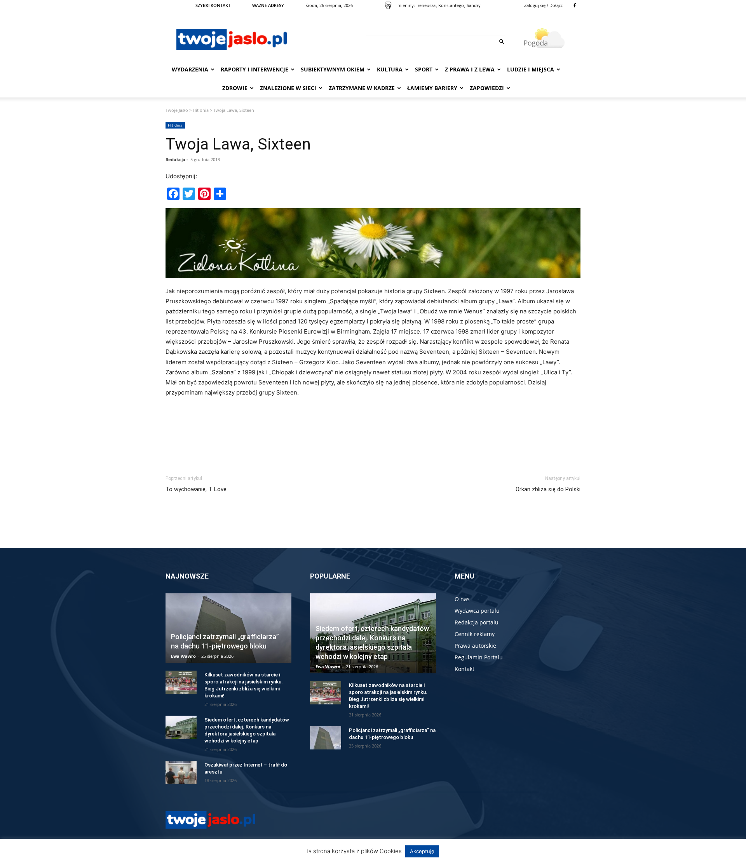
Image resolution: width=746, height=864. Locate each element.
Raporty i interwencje (254, 69)
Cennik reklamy (475, 634)
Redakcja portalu (476, 622)
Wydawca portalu (477, 610)
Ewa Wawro (183, 656)
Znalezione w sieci (288, 88)
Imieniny (405, 5)
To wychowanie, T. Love (196, 489)
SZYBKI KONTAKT (212, 5)
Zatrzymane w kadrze (362, 88)
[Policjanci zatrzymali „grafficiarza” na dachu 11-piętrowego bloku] (228, 628)
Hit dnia (201, 110)
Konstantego (451, 5)
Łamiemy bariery (432, 88)
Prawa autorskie (475, 645)
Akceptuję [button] (422, 851)
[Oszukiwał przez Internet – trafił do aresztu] (181, 772)
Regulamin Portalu (479, 657)
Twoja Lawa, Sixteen (238, 144)
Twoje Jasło (177, 110)
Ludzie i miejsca (530, 69)
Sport (423, 69)
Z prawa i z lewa (470, 69)
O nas (462, 599)
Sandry (474, 5)
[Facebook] (574, 5)
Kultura (390, 69)
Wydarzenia (190, 69)
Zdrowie (235, 88)
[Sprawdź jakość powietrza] (388, 5)
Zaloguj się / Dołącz (543, 5)
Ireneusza (426, 5)
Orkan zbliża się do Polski (548, 489)
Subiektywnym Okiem (332, 69)
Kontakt (464, 669)
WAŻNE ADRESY (268, 5)
